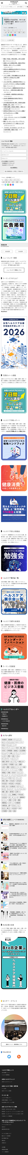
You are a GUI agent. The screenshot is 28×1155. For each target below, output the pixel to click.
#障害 (8, 756)
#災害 (3, 767)
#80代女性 (18, 781)
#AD (16, 764)
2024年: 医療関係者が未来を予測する (13, 98)
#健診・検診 (5, 791)
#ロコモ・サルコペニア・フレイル (10, 789)
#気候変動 (9, 750)
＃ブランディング (21, 775)
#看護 (7, 767)
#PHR (10, 778)
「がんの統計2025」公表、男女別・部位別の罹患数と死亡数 (18, 863)
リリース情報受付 (5, 1151)
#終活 (20, 770)
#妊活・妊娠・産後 (8, 32)
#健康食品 (4, 802)
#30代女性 (4, 797)
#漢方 (13, 756)
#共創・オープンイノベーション (17, 753)
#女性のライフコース (16, 767)
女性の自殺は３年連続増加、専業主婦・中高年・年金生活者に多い (18, 902)
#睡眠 (20, 764)
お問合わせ (4, 1142)
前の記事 (7, 251)
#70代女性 (12, 781)
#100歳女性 (12, 786)
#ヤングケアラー (6, 759)
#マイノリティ (19, 30)
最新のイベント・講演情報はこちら (14, 1044)
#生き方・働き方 (6, 808)
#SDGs (8, 30)
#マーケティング (17, 778)
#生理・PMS (5, 786)
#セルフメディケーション (8, 748)
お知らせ (3, 1126)
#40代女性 (20, 794)
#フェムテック (17, 739)
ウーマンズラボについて (6, 1124)
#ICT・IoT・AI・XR (13, 797)
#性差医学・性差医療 (7, 739)
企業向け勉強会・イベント (7, 1100)
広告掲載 (3, 1147)
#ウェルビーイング (11, 745)
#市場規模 (4, 811)
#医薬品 (4, 772)
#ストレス (4, 778)
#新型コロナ (21, 761)
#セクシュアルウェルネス (8, 742)
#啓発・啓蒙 (5, 781)
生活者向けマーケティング (8, 163)
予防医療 (11, 764)
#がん (13, 30)
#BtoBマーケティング (17, 772)
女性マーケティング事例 (6, 1090)
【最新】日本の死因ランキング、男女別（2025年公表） (17, 854)
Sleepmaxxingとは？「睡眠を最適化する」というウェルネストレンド (18, 873)
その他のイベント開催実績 (7, 1116)
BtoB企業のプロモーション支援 (8, 1102)
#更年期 (11, 791)
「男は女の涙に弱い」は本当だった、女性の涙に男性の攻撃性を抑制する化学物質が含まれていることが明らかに (18, 895)
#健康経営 (22, 797)
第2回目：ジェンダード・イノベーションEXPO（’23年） (13, 1111)
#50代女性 (17, 783)
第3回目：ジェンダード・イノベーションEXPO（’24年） (13, 1113)
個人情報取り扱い (5, 1138)
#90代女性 (4, 783)
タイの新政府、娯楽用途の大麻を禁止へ (13, 94)
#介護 (14, 800)
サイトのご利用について (6, 1133)
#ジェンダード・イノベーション (10, 770)
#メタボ (4, 756)
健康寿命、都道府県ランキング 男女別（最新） (18, 824)
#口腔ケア (17, 791)
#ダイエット (20, 786)
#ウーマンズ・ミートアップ (8, 775)
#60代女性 (11, 783)
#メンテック (15, 759)
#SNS (20, 808)
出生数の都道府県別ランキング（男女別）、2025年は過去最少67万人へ (18, 834)
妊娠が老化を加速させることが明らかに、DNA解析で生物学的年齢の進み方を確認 (18, 884)
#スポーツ (11, 802)
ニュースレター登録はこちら (14, 270)
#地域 (23, 32)
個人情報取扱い (14, 167)
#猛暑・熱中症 (5, 761)
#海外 (15, 32)
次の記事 (20, 251)
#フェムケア (5, 753)
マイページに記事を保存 (8, 40)
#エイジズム (14, 761)
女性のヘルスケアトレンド (7, 1081)
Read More (4, 311)
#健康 (19, 32)
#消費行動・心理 (6, 805)
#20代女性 (14, 808)
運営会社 (3, 1140)
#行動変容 (17, 802)
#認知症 (16, 750)
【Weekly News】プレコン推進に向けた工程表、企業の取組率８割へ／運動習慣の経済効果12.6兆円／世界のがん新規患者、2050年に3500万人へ (18, 846)
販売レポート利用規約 (6, 1135)
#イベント (4, 800)
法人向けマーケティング (7, 165)
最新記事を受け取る (6, 1129)
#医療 (10, 800)
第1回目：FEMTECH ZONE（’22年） (9, 1109)
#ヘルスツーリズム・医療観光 (9, 794)
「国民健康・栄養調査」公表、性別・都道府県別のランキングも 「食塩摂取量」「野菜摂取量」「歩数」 (17, 914)
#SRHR (3, 750)
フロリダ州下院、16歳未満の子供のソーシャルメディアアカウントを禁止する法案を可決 (14, 84)
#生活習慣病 (22, 750)
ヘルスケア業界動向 (6, 1074)
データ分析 (4, 1088)
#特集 (8, 772)
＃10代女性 (4, 764)
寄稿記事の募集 (5, 1149)
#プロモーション (16, 805)
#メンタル (22, 789)
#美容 (14, 811)
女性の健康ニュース (12, 27)
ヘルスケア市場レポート (6, 1097)
